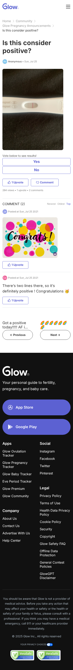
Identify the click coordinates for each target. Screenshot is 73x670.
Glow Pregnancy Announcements (26, 26)
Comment (47, 182)
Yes (36, 161)
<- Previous (18, 335)
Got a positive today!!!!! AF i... (15, 325)
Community (24, 21)
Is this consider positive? (20, 30)
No (36, 170)
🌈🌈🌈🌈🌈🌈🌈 (53, 325)
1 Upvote (17, 182)
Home (6, 21)
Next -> (55, 335)
